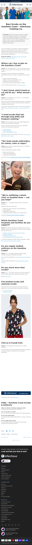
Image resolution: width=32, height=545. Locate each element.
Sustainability (4, 517)
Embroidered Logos (5, 519)
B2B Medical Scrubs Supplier (7, 505)
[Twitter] (2, 525)
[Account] (27, 4)
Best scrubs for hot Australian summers (11, 240)
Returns (3, 471)
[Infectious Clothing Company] (16, 4)
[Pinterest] (15, 525)
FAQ (2, 494)
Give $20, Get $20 (5, 496)
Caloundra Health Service (9, 235)
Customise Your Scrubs (6, 507)
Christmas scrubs (7, 291)
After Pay (3, 491)
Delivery (3, 468)
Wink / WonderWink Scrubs (10, 132)
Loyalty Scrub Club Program (7, 512)
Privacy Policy (4, 473)
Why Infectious (4, 509)
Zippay (2, 493)
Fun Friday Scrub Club (6, 514)
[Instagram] (12, 525)
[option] (16, 1)
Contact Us (3, 489)
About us (3, 487)
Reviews (3, 484)
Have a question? (5, 478)
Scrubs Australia (21, 85)
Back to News (16, 440)
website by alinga (23, 543)
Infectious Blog (4, 510)
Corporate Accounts (5, 501)
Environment (4, 516)
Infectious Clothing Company (11, 543)
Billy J (17, 397)
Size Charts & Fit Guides (6, 485)
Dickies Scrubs (6, 129)
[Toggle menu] (1, 4)
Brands (2, 521)
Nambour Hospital (7, 234)
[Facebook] (6, 525)
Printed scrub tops (7, 290)
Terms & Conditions (5, 477)
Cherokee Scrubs (7, 130)
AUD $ (6, 461)
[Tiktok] (19, 525)
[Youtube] (9, 525)
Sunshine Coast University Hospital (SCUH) (14, 232)
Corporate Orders (5, 470)
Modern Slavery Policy (6, 475)
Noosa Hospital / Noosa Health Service (13, 237)
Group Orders (4, 503)
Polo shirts (8, 276)
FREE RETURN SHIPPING (16, 1)
